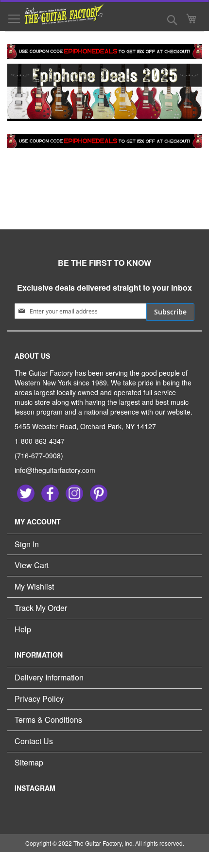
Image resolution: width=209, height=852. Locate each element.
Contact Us (34, 741)
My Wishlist (34, 586)
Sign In (27, 544)
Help (23, 629)
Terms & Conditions (48, 719)
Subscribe (170, 311)
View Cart (32, 565)
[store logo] (58, 14)
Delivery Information (49, 677)
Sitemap (29, 762)
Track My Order (41, 607)
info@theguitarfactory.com (55, 470)
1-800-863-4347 (40, 441)
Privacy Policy (39, 698)
